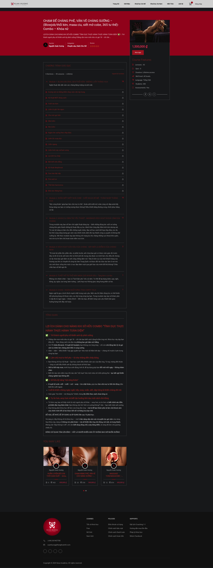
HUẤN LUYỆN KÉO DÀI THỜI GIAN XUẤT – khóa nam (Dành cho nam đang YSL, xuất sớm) (56, 475)
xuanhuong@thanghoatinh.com (58, 545)
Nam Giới (90, 536)
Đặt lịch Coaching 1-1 (138, 524)
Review (92, 43)
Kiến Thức (170, 4)
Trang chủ (116, 4)
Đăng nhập (198, 4)
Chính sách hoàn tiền (116, 536)
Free (88, 528)
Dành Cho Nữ (82, 46)
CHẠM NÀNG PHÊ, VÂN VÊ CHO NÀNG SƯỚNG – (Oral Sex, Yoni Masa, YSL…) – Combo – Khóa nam (85, 475)
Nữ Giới (89, 532)
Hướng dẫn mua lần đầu (138, 528)
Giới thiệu (127, 4)
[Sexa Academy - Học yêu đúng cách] (19, 3)
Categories (70, 43)
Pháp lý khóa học (136, 532)
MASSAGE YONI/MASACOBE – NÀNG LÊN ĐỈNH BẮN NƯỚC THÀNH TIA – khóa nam (114, 475)
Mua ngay (138, 52)
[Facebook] (145, 94)
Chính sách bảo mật (115, 528)
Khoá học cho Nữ (140, 4)
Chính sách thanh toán (116, 532)
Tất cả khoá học (93, 524)
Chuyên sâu (71, 46)
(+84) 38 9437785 (54, 541)
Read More (56, 456)
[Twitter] (150, 94)
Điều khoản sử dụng (115, 524)
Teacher (51, 43)
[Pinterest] (154, 94)
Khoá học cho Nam (156, 4)
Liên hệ (180, 4)
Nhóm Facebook (136, 536)
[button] (83, 490)
